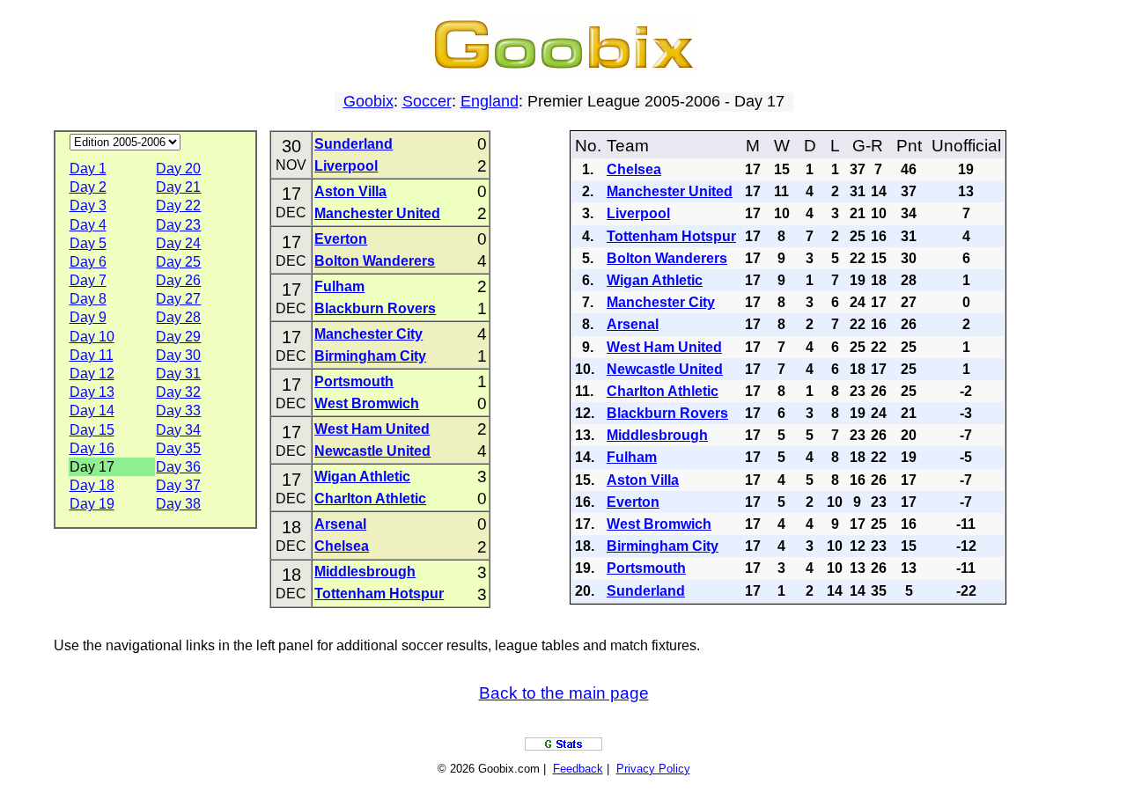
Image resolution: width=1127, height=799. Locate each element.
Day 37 (178, 485)
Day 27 (178, 298)
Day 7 (88, 280)
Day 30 (178, 355)
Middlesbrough (365, 571)
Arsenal (340, 524)
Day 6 (88, 261)
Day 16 (92, 448)
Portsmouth (354, 381)
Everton (340, 238)
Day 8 (88, 298)
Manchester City (368, 333)
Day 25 (178, 261)
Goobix (368, 101)
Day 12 (92, 373)
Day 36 (178, 466)
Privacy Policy (653, 768)
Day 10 (92, 336)
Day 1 (88, 168)
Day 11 (92, 355)
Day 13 (92, 392)
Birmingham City (370, 355)
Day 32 (178, 392)
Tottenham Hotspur (379, 593)
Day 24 (178, 243)
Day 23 (178, 224)
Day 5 (88, 243)
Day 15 (92, 429)
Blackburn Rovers (375, 308)
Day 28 (178, 317)
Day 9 (88, 317)
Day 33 (178, 410)
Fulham (339, 286)
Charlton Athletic (370, 498)
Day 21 (178, 187)
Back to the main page (564, 693)
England (489, 101)
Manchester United (377, 213)
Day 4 (88, 224)
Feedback (578, 768)
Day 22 (178, 205)
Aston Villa (350, 191)
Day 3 (88, 205)
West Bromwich (366, 403)
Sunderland (353, 143)
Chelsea (341, 546)
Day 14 (92, 410)
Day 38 (178, 503)
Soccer (427, 101)
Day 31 (178, 373)
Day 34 (178, 429)
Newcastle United (372, 450)
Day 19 (92, 503)
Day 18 (92, 485)
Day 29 (178, 336)
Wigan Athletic (362, 476)
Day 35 (178, 448)
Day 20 (178, 168)
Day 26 (178, 280)
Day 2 (88, 187)
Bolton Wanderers (374, 260)
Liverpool (346, 165)
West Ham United (372, 428)
